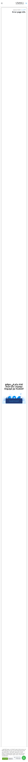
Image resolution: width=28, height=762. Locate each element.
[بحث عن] (26, 3)
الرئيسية (23, 10)
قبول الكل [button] (5, 759)
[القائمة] (2, 3)
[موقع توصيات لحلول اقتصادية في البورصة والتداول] (19, 3)
